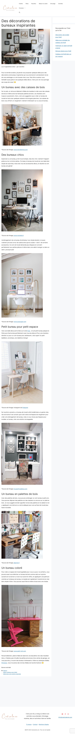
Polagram (25, 407)
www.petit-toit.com (20, 651)
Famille (21, 3)
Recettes (33, 3)
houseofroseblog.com (20, 489)
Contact (35, 724)
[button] (20, 12)
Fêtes (27, 3)
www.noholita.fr (18, 235)
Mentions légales (44, 724)
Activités (60, 3)
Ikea (28, 331)
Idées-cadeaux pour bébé (10, 672)
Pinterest (4, 663)
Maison (5, 670)
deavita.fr (16, 563)
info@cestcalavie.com (65, 717)
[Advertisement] (37, 692)
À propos (21, 8)
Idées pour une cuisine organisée (12, 674)
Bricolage (52, 3)
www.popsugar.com (20, 321)
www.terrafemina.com (21, 149)
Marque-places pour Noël (63, 51)
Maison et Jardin (43, 3)
